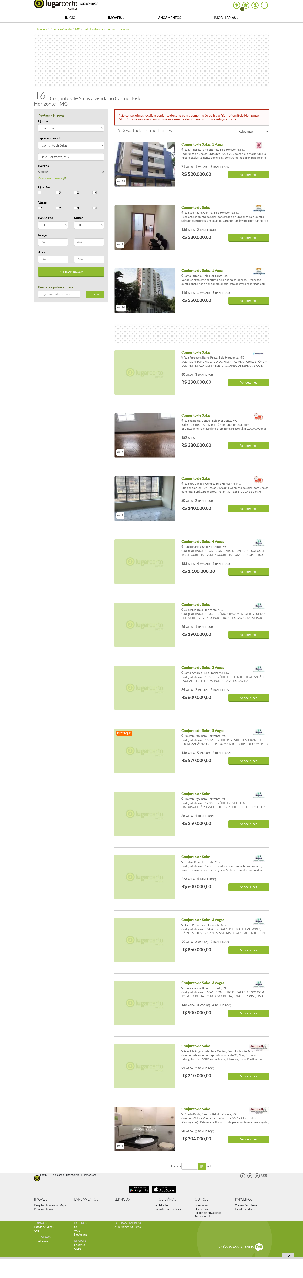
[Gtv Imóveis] (258, 146)
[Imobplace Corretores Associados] (258, 354)
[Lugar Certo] (37, 1177)
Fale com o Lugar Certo (65, 1174)
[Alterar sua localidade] (236, 5)
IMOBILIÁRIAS (165, 1199)
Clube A (78, 1248)
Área (41, 252)
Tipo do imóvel (49, 138)
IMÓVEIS (40, 1199)
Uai (76, 1227)
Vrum (77, 1230)
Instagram (90, 1174)
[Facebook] (242, 1177)
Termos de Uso (203, 1216)
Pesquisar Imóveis (44, 1209)
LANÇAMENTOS (86, 1199)
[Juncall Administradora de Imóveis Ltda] (258, 1047)
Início (70, 18)
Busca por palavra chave (56, 287)
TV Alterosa (41, 1241)
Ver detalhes (248, 174)
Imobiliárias (225, 18)
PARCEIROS (243, 1199)
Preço (42, 235)
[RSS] (261, 1177)
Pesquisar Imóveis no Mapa (50, 1205)
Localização (47, 157)
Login (43, 1174)
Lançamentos (168, 18)
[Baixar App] (139, 1193)
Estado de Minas (245, 1209)
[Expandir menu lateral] (264, 5)
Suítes (78, 218)
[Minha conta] (255, 5)
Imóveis (115, 18)
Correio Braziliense (246, 1205)
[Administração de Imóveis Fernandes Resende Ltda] (258, 417)
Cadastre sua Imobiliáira (169, 1209)
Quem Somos (202, 1209)
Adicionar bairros (50, 178)
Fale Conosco (202, 1205)
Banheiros (45, 218)
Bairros (43, 166)
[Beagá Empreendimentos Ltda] (258, 543)
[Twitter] (249, 1177)
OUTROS (201, 1199)
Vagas (42, 202)
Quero (43, 121)
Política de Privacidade (208, 1212)
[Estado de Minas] (89, 3)
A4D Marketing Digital (127, 1227)
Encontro (79, 1244)
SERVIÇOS (122, 1199)
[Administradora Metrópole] (258, 209)
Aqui (36, 1230)
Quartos (44, 187)
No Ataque (80, 1234)
